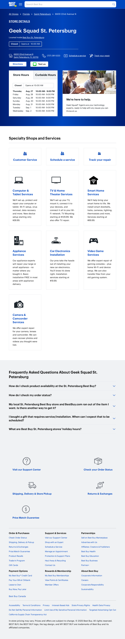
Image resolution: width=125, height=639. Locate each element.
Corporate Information (91, 575)
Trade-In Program (17, 560)
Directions (18, 64)
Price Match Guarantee (25, 517)
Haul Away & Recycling (55, 560)
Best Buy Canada (17, 596)
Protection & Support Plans (57, 556)
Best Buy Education (90, 556)
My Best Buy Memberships (57, 575)
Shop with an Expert (54, 542)
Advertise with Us (89, 542)
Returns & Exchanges (100, 493)
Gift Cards (13, 565)
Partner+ (85, 565)
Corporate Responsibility (92, 584)
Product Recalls (16, 556)
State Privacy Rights (81, 605)
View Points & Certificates (56, 580)
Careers (84, 580)
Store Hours (21, 74)
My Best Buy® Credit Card (20, 575)
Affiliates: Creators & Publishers (95, 547)
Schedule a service (62, 159)
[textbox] (25, 210)
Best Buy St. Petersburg (33, 37)
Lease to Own (15, 584)
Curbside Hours (45, 74)
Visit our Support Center (26, 469)
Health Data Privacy (101, 605)
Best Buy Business (89, 560)
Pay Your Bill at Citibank (19, 580)
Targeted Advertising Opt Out (102, 610)
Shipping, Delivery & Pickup (21, 542)
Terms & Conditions (31, 605)
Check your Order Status (98, 469)
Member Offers (52, 584)
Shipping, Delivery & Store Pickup (32, 493)
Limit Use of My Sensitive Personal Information (65, 610)
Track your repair (100, 159)
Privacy (46, 605)
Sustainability (87, 589)
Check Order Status (18, 537)
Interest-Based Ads (60, 605)
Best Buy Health (88, 551)
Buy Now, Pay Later (17, 589)
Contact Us (50, 565)
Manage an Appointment (56, 551)
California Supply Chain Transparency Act (28, 614)
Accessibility (14, 605)
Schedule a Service (53, 547)
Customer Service (25, 159)
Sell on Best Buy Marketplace (94, 537)
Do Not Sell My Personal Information (25, 610)
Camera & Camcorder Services (20, 318)
